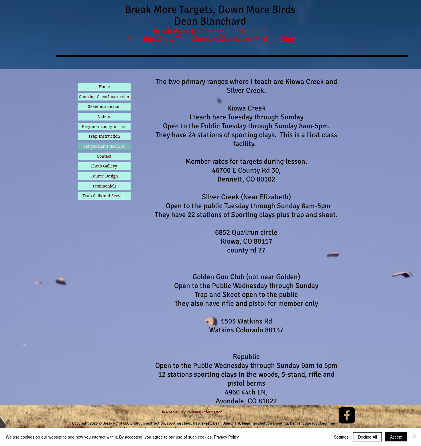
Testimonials (104, 186)
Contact (104, 156)
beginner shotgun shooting (264, 423)
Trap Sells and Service (104, 195)
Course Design (104, 176)
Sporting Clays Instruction (104, 96)
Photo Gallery (104, 166)
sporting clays (179, 423)
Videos (104, 116)
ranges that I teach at (104, 146)
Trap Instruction (104, 136)
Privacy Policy (226, 437)
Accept (396, 437)
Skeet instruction (104, 106)
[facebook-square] (347, 415)
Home (104, 86)
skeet (206, 423)
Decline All (367, 437)
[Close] (414, 436)
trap (196, 423)
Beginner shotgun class (104, 126)
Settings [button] (341, 437)
